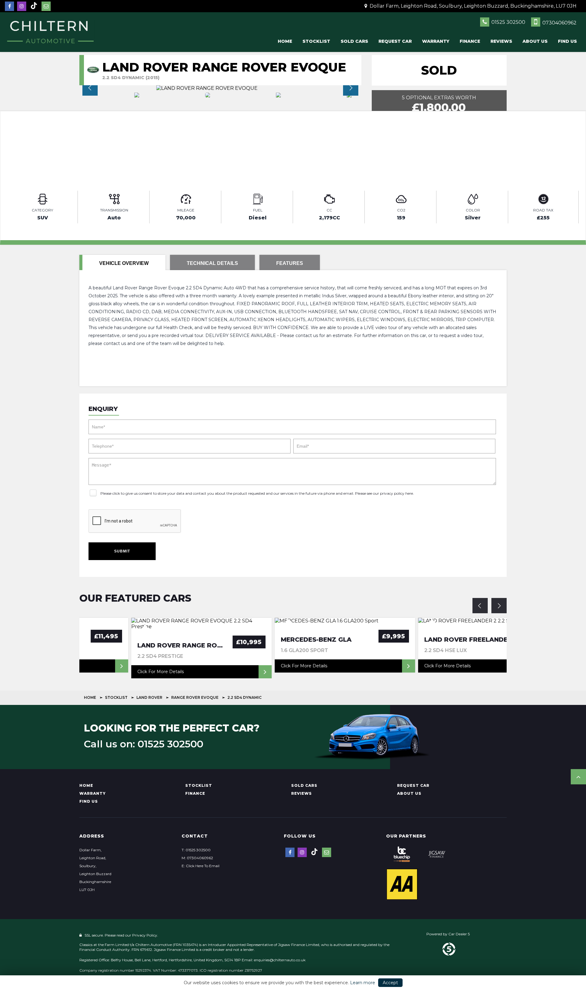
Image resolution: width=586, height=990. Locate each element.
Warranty (435, 41)
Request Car (395, 41)
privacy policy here (396, 493)
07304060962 (559, 23)
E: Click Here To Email (200, 866)
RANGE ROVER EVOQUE (195, 697)
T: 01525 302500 (196, 850)
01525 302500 (507, 22)
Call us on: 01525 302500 (143, 744)
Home (285, 41)
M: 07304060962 (197, 858)
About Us (535, 41)
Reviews (501, 41)
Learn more (362, 982)
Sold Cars (354, 41)
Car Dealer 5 (459, 934)
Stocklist (316, 41)
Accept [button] (390, 982)
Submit (122, 551)
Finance (470, 41)
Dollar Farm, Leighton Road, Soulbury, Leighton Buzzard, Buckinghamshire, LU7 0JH (472, 6)
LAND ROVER (149, 697)
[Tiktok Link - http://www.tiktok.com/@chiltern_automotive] (33, 6)
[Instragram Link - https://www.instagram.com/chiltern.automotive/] (21, 6)
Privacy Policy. (145, 935)
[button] (578, 776)
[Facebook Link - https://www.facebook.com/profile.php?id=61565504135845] (9, 6)
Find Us (567, 41)
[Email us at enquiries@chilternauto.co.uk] (46, 6)
